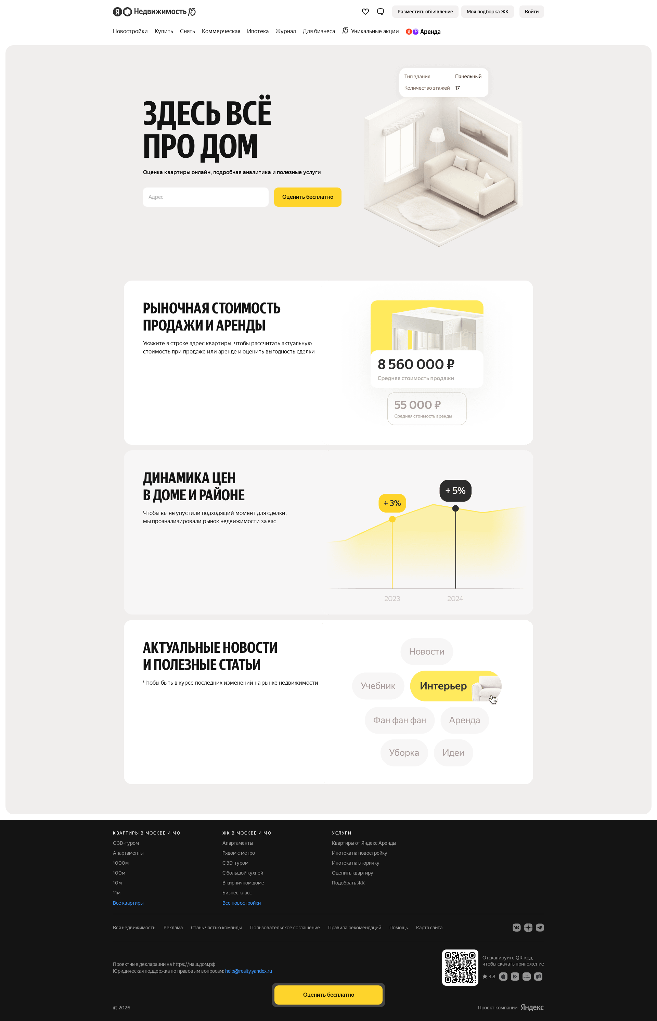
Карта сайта (429, 927)
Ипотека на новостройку (359, 853)
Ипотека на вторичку (355, 863)
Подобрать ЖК (348, 883)
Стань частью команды (216, 927)
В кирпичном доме (243, 883)
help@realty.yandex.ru (248, 971)
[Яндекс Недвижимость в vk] (517, 927)
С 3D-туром (126, 843)
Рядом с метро (238, 853)
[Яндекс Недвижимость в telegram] (540, 927)
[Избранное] (365, 11)
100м (119, 873)
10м (117, 883)
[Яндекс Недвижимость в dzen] (528, 927)
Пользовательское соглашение (285, 927)
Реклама (173, 927)
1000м (121, 863)
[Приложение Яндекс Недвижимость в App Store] (503, 976)
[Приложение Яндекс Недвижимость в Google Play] (515, 976)
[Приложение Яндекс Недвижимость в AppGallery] (527, 976)
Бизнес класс (237, 892)
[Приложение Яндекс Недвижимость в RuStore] (538, 976)
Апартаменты (128, 853)
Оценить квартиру (352, 873)
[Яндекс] (532, 1007)
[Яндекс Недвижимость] (155, 11)
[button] (380, 11)
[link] (531, 11)
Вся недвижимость (134, 927)
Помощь (398, 927)
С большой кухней (242, 873)
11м (116, 892)
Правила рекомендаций (354, 927)
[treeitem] (132, 31)
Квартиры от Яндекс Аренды (364, 843)
